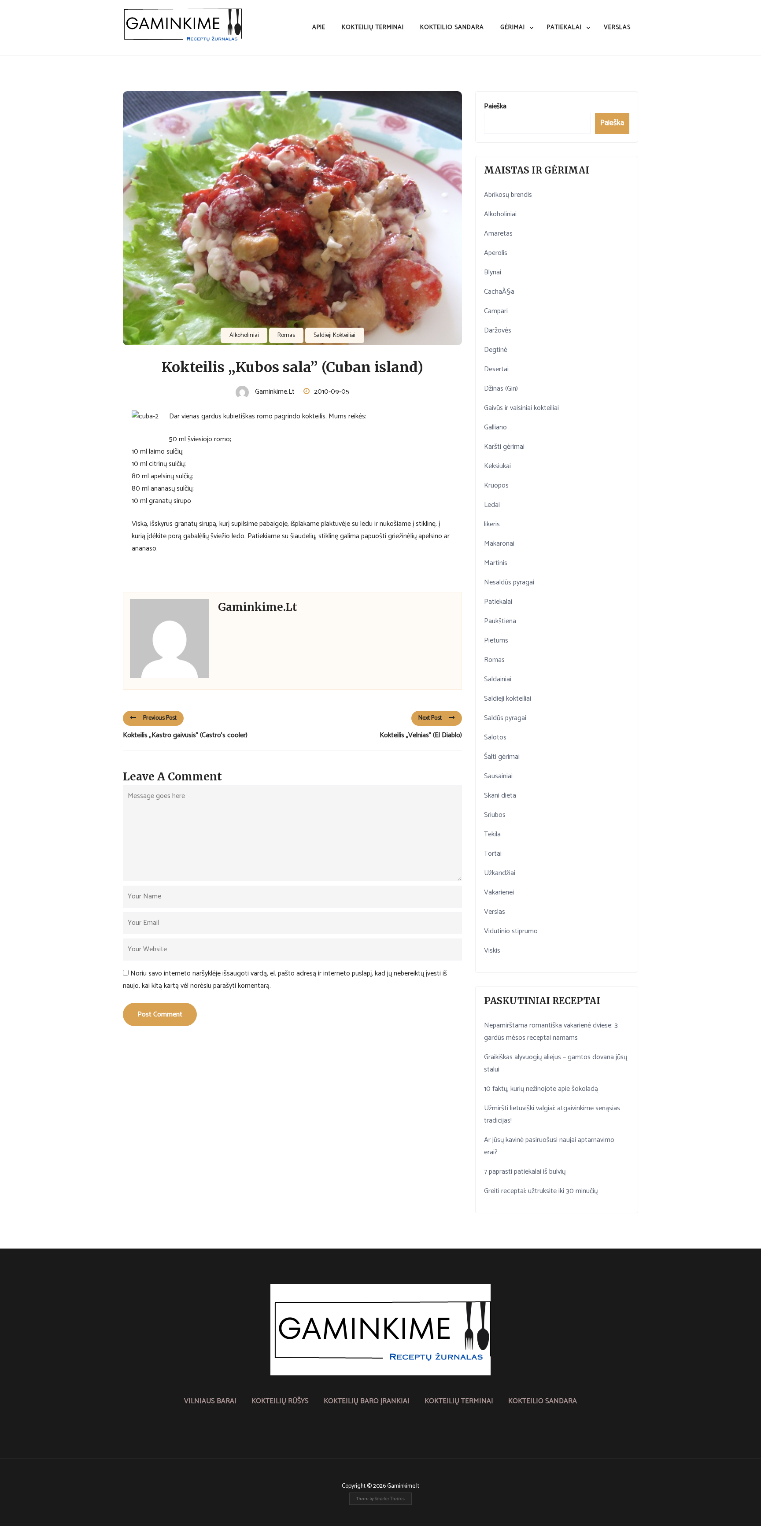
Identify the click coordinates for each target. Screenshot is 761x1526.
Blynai (492, 272)
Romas (286, 335)
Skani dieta (500, 796)
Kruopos (496, 485)
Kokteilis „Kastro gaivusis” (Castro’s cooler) (185, 735)
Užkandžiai (499, 873)
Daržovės (497, 330)
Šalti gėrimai (502, 757)
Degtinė (495, 350)
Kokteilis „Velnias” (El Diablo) (421, 735)
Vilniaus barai (210, 1401)
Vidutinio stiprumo (511, 931)
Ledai (492, 505)
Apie (318, 27)
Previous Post (160, 718)
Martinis (495, 563)
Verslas (617, 27)
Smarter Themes (390, 1498)
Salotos (495, 737)
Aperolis (495, 253)
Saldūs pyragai (505, 718)
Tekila (492, 834)
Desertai (496, 369)
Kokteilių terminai (373, 27)
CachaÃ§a (499, 292)
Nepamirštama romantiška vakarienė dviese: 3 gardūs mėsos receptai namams (551, 1032)
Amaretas (498, 234)
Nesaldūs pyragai (509, 582)
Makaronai (499, 544)
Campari (496, 311)
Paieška (495, 106)
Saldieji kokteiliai (334, 335)
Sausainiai (498, 776)
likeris (492, 524)
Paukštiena (500, 621)
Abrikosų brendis (508, 195)
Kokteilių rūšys (280, 1401)
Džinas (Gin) (501, 389)
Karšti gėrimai (504, 447)
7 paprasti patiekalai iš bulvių (524, 1172)
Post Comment (159, 1014)
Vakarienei (499, 892)
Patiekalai (564, 27)
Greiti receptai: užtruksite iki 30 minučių (541, 1191)
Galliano (495, 427)
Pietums (496, 641)
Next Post (430, 718)
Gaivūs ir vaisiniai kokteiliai (521, 408)
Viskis (492, 951)
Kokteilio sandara (452, 27)
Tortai (493, 854)
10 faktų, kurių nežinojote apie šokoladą (541, 1089)
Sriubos (495, 815)
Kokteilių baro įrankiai (367, 1401)
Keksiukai (497, 466)
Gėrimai (512, 27)
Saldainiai (497, 679)
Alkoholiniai (244, 335)
